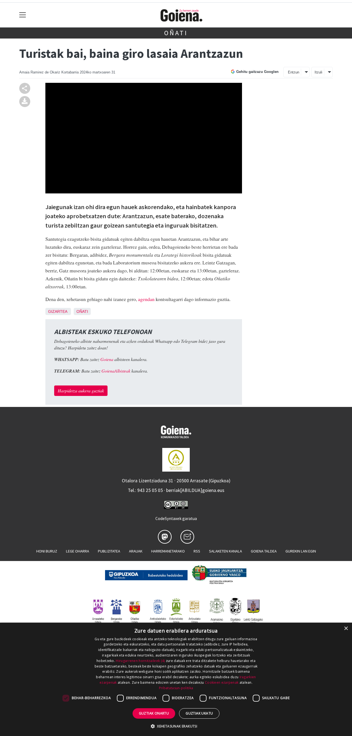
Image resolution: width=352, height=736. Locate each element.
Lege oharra (77, 551)
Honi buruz (46, 551)
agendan (146, 299)
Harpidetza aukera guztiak (81, 390)
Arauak (135, 551)
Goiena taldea (264, 551)
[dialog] (176, 679)
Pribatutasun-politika (176, 688)
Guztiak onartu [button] (154, 713)
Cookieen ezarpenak (221, 682)
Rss (197, 551)
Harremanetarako (168, 551)
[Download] (24, 101)
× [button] (346, 628)
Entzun (293, 72)
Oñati (176, 33)
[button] (176, 726)
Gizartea (57, 311)
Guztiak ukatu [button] (199, 713)
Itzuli (318, 72)
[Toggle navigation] (23, 15)
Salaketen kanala (225, 551)
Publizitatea (109, 551)
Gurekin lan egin (300, 551)
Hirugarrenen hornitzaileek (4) (140, 660)
